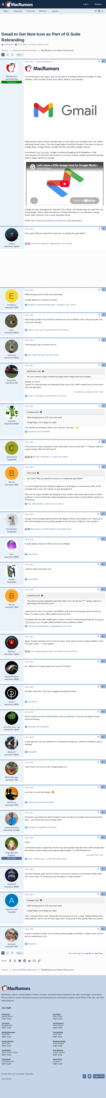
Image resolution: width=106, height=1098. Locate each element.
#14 (103, 636)
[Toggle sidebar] (103, 11)
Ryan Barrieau (58, 1050)
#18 (103, 737)
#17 (103, 712)
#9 (104, 467)
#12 (103, 564)
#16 (103, 686)
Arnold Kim (6, 1014)
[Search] (99, 11)
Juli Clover (6, 1023)
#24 (103, 894)
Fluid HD (9, 1079)
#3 (104, 290)
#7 (104, 406)
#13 (103, 589)
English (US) (99, 1076)
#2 (104, 229)
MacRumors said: (34, 371)
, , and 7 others (52, 305)
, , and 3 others (43, 355)
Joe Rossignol (58, 1023)
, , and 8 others (48, 330)
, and (50, 529)
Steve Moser (6, 1059)
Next (19, 55)
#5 (104, 340)
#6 (104, 365)
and (39, 432)
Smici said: (31, 473)
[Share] (99, 61)
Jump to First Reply (43, 62)
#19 (103, 762)
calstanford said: (33, 596)
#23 (103, 869)
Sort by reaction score (39, 44)
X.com (9, 1018)
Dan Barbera (6, 1050)
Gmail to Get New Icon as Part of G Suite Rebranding (58, 220)
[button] (3, 4)
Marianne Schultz (59, 1041)
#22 (103, 837)
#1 (104, 61)
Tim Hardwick (58, 1032)
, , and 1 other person (47, 859)
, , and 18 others (51, 244)
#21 (103, 812)
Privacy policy (7, 1074)
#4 (104, 315)
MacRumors (8, 44)
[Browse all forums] (95, 11)
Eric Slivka (56, 1014)
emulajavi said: (33, 412)
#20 (103, 787)
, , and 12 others (45, 504)
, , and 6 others (50, 626)
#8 (104, 442)
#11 (103, 539)
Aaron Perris (57, 1059)
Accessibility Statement (23, 1074)
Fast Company (42, 152)
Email (3, 1018)
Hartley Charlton (8, 1041)
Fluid (3, 1079)
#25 (103, 929)
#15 (103, 661)
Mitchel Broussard (8, 1032)
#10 (103, 514)
